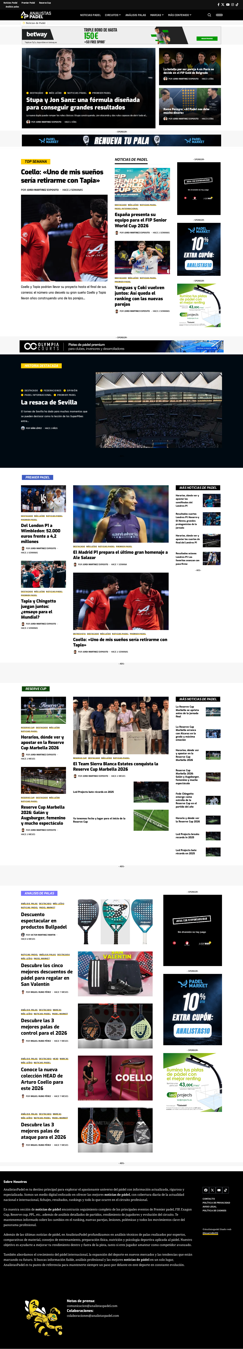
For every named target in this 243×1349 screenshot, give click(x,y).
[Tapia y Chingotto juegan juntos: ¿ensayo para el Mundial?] (43, 574)
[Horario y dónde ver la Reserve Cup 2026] (213, 820)
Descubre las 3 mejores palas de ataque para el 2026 (43, 1131)
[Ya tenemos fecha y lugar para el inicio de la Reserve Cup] (151, 820)
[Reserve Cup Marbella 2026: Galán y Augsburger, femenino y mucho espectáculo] (43, 780)
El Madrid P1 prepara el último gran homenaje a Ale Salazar (120, 554)
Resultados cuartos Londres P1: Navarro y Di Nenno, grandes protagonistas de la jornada (187, 520)
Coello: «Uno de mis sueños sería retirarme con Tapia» (62, 176)
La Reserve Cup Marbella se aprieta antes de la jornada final (187, 711)
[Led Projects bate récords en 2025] (151, 792)
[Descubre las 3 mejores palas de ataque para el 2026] (115, 1130)
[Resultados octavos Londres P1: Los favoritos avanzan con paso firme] (212, 558)
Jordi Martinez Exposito (48, 122)
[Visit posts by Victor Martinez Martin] (23, 935)
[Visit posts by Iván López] (23, 428)
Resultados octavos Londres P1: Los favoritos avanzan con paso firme (187, 558)
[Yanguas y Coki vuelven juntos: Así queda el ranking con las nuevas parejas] (142, 257)
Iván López (36, 428)
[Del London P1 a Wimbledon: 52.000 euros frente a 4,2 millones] (43, 498)
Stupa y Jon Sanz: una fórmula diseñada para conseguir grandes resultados (83, 104)
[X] (222, 4)
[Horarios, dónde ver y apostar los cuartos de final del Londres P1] (212, 540)
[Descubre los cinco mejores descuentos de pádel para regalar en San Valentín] (115, 973)
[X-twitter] (212, 1190)
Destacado (36, 93)
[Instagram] (232, 4)
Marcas (57, 1010)
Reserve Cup (28, 728)
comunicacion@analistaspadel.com (92, 1306)
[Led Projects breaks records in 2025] (213, 836)
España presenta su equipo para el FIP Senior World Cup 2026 (141, 220)
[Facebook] (218, 4)
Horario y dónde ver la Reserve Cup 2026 (188, 819)
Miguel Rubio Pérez (41, 992)
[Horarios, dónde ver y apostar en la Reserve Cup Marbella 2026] (43, 710)
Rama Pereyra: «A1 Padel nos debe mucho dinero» (186, 111)
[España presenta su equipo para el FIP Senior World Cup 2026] (142, 184)
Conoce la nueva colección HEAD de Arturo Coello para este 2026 (42, 1079)
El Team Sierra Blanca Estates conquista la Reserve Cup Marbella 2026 (115, 766)
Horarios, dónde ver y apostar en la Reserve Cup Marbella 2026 (42, 742)
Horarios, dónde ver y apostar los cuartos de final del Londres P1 (188, 539)
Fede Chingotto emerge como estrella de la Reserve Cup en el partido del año (186, 800)
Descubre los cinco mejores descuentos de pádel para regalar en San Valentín (47, 974)
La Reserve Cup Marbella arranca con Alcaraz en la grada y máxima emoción (186, 733)
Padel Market (47, 908)
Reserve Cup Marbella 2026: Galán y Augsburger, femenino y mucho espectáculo (43, 815)
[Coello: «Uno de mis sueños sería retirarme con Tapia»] (64, 238)
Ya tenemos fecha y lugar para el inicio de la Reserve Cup (99, 820)
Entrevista (79, 634)
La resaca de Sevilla (49, 402)
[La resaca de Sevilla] (159, 410)
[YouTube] (227, 4)
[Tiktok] (237, 4)
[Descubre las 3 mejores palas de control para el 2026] (115, 1026)
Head (56, 1059)
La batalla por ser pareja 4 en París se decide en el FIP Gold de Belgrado (188, 71)
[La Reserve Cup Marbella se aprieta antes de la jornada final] (213, 711)
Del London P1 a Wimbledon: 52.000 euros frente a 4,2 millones (40, 533)
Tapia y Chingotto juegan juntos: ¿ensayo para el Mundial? (38, 609)
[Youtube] (219, 1190)
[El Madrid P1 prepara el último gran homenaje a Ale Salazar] (121, 514)
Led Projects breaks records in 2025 (187, 836)
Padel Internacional (126, 209)
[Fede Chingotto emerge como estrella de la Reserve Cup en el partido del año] (213, 800)
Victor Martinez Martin (43, 934)
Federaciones (52, 390)
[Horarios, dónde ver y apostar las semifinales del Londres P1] (212, 500)
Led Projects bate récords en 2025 (93, 792)
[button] (209, 15)
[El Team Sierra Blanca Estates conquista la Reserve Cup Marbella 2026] (121, 725)
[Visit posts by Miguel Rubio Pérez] (23, 992)
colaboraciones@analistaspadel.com (93, 1316)
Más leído (55, 93)
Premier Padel (101, 93)
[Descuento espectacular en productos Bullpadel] (115, 921)
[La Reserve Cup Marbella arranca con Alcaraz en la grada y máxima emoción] (213, 733)
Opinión (72, 390)
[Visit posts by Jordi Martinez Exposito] (28, 122)
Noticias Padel (77, 93)
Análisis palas (29, 904)
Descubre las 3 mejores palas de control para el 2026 (44, 1026)
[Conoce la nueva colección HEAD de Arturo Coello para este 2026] (115, 1078)
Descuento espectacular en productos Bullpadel (44, 920)
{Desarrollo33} (210, 1233)
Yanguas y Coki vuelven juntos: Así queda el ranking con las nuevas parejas (139, 296)
